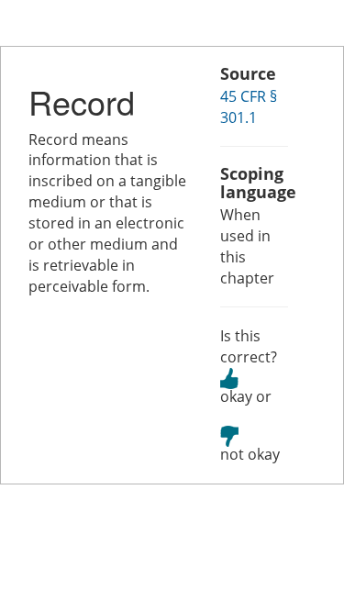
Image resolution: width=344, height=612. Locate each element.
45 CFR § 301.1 (248, 107)
